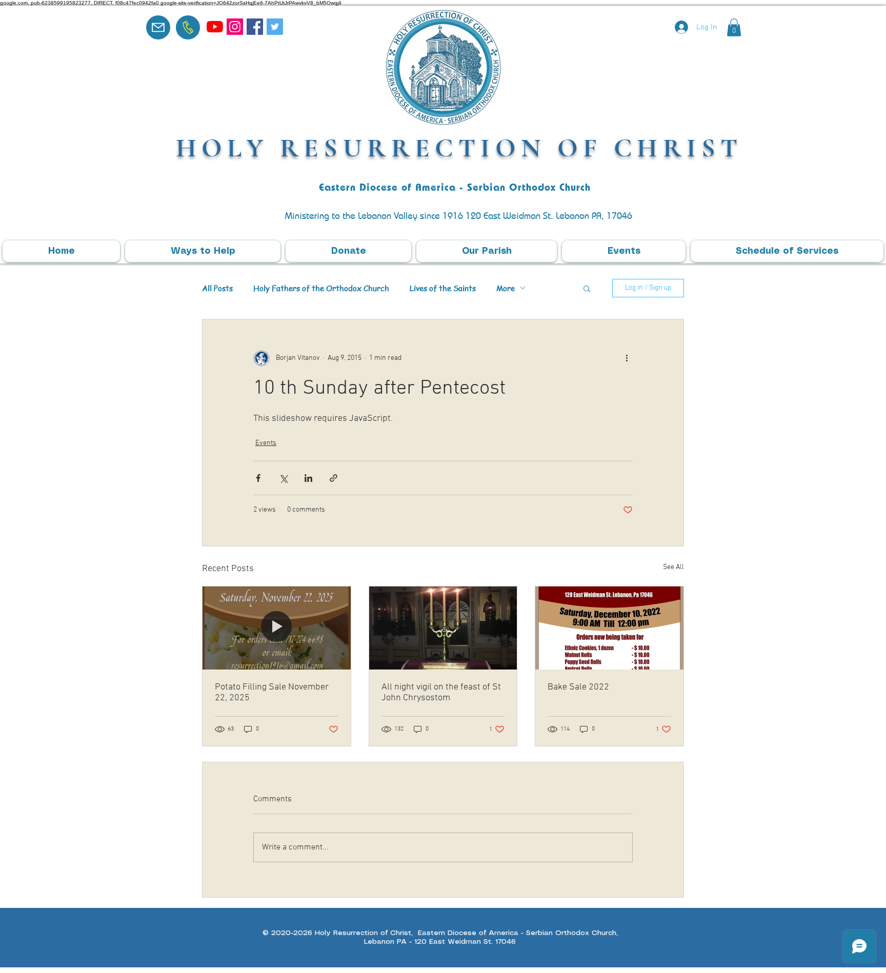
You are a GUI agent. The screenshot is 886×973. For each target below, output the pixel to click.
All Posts (217, 288)
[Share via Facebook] (258, 478)
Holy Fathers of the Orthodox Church (321, 288)
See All (673, 567)
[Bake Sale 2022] (609, 628)
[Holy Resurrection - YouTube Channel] (215, 26)
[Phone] (188, 27)
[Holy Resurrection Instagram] (235, 26)
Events (265, 443)
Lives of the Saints (443, 288)
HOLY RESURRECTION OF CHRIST (459, 148)
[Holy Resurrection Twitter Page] (275, 26)
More (505, 288)
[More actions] (626, 358)
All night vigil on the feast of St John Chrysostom (441, 692)
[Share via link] (333, 478)
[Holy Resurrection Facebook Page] (255, 26)
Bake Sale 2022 (578, 687)
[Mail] (158, 27)
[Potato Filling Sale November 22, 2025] (277, 628)
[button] (734, 27)
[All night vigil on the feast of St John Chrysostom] (443, 628)
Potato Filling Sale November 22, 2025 (272, 692)
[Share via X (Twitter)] (283, 478)
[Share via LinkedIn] (308, 478)
